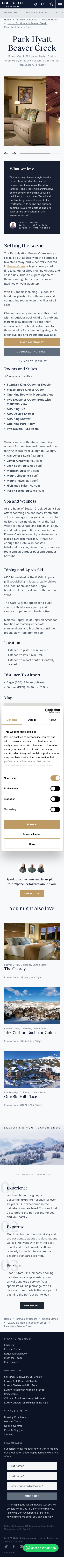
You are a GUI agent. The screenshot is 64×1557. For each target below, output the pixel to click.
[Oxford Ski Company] (10, 4)
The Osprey (15, 968)
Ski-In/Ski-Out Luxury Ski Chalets (23, 1376)
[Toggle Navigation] (59, 4)
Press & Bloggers (13, 1430)
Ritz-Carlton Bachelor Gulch (30, 1032)
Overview (10, 12)
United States (47, 56)
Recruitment (11, 1362)
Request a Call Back (15, 1353)
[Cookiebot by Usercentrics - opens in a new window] (45, 710)
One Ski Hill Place (20, 1096)
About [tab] (52, 719)
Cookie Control (13, 1425)
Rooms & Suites (37, 12)
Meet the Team (13, 1357)
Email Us (9, 1344)
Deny (32, 844)
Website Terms (12, 1421)
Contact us (32, 893)
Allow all (32, 824)
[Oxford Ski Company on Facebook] (14, 1547)
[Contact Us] (51, 4)
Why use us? (32, 1305)
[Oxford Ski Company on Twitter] (6, 1547)
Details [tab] (32, 719)
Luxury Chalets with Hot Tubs (20, 1385)
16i (13, 1552)
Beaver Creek (16, 266)
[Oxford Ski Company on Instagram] (21, 1547)
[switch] (55, 788)
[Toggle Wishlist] (35, 4)
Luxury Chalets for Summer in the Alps (26, 1402)
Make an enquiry (32, 342)
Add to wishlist (35, 361)
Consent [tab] (11, 719)
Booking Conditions (15, 1417)
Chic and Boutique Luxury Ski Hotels (25, 1398)
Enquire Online (12, 1349)
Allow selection (32, 834)
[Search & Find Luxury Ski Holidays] (42, 4)
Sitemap (8, 1434)
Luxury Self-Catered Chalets (20, 1381)
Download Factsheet (32, 351)
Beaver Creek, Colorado (22, 56)
